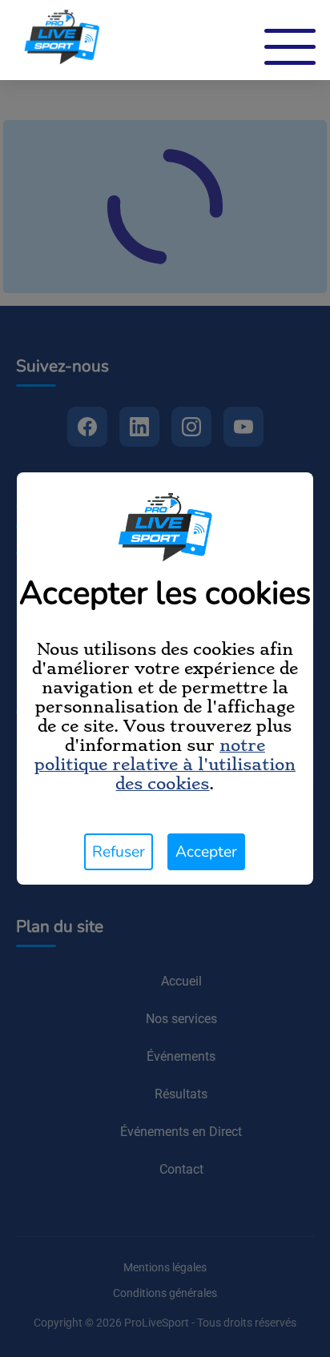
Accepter (206, 851)
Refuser (118, 851)
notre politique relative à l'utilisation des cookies (165, 764)
